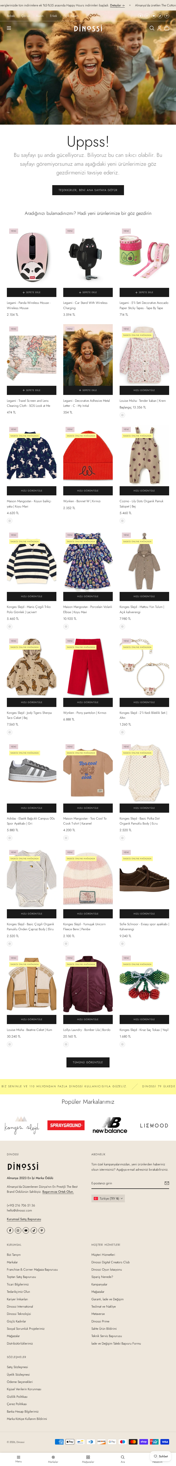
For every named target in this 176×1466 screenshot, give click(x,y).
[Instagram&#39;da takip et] (147, 15)
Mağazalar (13, 1336)
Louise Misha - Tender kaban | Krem (143, 400)
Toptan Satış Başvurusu (21, 1276)
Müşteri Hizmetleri (103, 1254)
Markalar (12, 1262)
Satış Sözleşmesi (17, 1367)
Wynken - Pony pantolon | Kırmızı (84, 712)
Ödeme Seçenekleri (20, 1381)
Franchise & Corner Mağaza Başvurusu (32, 1269)
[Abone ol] (167, 1183)
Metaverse (98, 1313)
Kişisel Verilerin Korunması (24, 1389)
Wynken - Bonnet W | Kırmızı (82, 501)
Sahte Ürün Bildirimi (104, 1328)
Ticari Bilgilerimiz (18, 1284)
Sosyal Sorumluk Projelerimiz (25, 1328)
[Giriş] (159, 28)
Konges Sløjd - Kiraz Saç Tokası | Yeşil (144, 1029)
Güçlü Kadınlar (16, 1321)
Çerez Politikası (17, 1404)
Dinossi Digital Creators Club (110, 1262)
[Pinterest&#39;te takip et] (166, 15)
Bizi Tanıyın (14, 1254)
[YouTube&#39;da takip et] (153, 15)
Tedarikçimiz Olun (18, 1291)
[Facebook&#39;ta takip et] (140, 15)
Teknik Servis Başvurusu (106, 1336)
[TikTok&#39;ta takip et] (160, 15)
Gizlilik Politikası (17, 1396)
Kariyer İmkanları (17, 1299)
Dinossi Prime (100, 1321)
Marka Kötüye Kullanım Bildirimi (27, 1418)
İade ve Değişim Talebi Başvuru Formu (116, 1343)
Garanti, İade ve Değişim (107, 1299)
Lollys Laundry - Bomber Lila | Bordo (86, 1029)
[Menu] (9, 28)
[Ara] (152, 28)
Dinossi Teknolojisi (19, 1313)
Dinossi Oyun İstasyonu (106, 1269)
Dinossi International (20, 1306)
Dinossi (20, 1442)
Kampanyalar (99, 1284)
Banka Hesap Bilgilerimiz (22, 1411)
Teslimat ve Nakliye (103, 1306)
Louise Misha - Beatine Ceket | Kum (29, 1029)
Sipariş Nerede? (102, 1276)
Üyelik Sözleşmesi (18, 1374)
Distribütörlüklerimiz (20, 1343)
